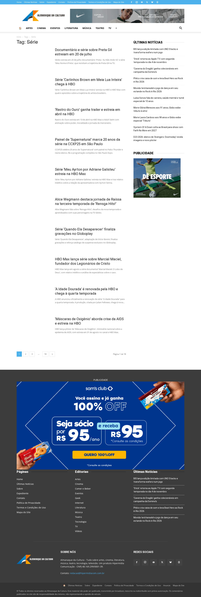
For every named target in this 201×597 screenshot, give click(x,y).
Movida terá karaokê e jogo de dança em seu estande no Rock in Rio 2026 (155, 90)
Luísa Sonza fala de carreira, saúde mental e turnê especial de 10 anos (158, 99)
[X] (147, 2)
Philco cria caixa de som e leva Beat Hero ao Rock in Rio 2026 (158, 80)
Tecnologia (80, 521)
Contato (61, 2)
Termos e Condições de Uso (99, 2)
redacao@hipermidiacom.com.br (87, 573)
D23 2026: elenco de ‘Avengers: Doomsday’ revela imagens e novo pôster (158, 138)
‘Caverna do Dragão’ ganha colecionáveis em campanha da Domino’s (155, 70)
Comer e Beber (83, 488)
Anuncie (166, 585)
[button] (180, 28)
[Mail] (141, 2)
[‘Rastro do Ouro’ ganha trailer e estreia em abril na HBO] (34, 119)
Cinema (41, 28)
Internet (79, 502)
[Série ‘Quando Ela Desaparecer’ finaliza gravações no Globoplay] (34, 239)
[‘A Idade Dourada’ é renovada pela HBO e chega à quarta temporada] (34, 299)
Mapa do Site (118, 2)
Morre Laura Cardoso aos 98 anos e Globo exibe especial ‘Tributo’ (157, 119)
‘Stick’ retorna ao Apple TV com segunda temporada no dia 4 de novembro (153, 60)
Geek (77, 498)
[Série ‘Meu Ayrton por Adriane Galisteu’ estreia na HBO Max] (34, 179)
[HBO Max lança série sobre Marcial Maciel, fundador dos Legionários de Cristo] (34, 269)
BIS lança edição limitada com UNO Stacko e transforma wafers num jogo (155, 51)
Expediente (51, 2)
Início (19, 36)
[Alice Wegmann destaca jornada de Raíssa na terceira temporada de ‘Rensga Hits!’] (34, 209)
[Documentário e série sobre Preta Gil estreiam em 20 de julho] (34, 59)
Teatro (100, 28)
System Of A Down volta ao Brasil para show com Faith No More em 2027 (158, 129)
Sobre (42, 2)
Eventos (55, 28)
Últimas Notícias (30, 2)
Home (19, 2)
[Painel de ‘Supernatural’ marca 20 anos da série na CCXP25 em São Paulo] (34, 149)
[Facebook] (131, 2)
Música (86, 28)
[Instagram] (136, 2)
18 (45, 354)
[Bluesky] (152, 2)
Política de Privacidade (77, 2)
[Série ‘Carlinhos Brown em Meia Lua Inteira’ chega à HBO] (34, 89)
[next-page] (52, 354)
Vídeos (78, 531)
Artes (29, 28)
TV (110, 28)
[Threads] (157, 2)
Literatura (71, 28)
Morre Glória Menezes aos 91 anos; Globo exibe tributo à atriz (157, 109)
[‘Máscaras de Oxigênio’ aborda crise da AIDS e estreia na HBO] (34, 328)
